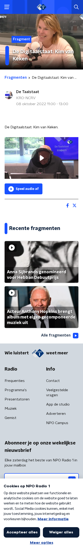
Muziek (11, 408)
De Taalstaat (27, 92)
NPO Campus (57, 423)
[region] (41, 158)
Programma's (16, 390)
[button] (6, 7)
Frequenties (15, 381)
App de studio (58, 404)
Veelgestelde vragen (57, 392)
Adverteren (56, 414)
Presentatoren (17, 399)
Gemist (10, 418)
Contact (53, 381)
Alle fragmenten (56, 335)
